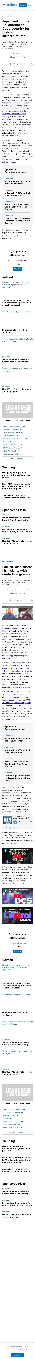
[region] (17, 1351)
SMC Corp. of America (11, 448)
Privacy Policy (24, 1350)
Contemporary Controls (11, 433)
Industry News (7, 16)
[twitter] (17, 64)
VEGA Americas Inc (10, 451)
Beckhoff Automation (11, 430)
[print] (32, 64)
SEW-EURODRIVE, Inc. (11, 445)
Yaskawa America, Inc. (11, 454)
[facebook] (10, 64)
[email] (24, 64)
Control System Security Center (15, 106)
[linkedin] (14, 64)
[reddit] (21, 64)
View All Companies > (17, 459)
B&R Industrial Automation (12, 427)
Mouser (6, 442)
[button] (3, 5)
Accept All (17, 1355)
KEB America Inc (9, 436)
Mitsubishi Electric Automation (14, 439)
